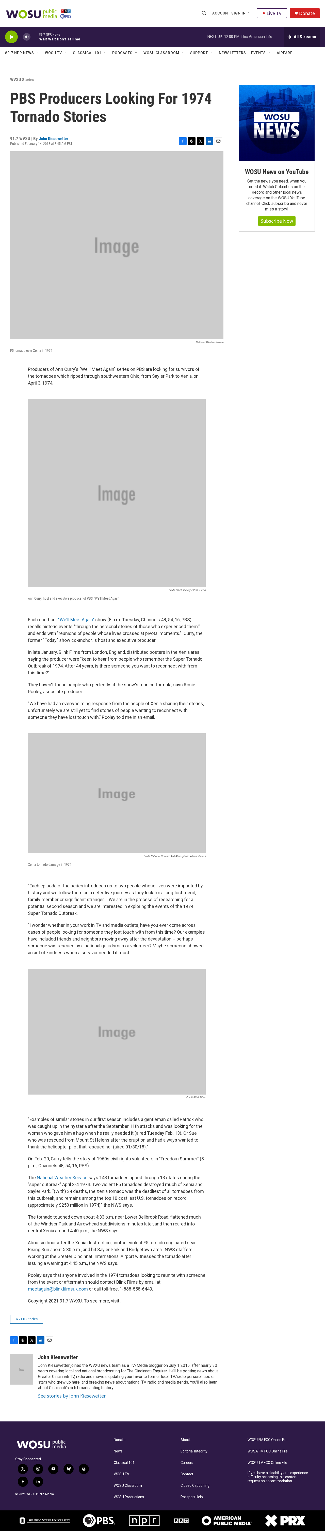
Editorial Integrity (194, 1451)
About (185, 1440)
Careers (187, 1463)
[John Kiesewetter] (21, 1369)
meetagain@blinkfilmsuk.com (58, 1289)
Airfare (284, 53)
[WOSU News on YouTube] (277, 123)
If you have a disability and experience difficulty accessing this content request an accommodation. (278, 1477)
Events (258, 53)
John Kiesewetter (53, 138)
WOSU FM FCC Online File (267, 1440)
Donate (307, 13)
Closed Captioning (195, 1486)
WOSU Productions (129, 1497)
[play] (11, 37)
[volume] (26, 37)
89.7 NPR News (19, 53)
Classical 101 (87, 53)
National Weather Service (62, 1177)
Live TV (274, 13)
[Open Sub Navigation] (250, 13)
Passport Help (192, 1497)
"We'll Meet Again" (76, 619)
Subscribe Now (277, 221)
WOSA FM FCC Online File (268, 1451)
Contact (187, 1474)
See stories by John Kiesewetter (72, 1396)
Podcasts (122, 53)
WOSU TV (53, 53)
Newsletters (232, 53)
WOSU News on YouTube (276, 172)
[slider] (35, 36)
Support (199, 53)
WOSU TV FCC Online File (267, 1463)
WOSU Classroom (161, 53)
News (118, 1451)
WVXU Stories (22, 79)
